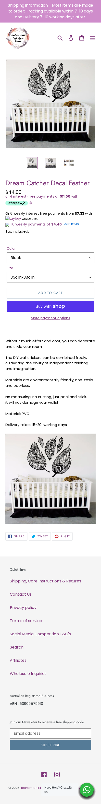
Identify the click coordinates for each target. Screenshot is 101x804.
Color (11, 248)
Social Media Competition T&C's (40, 634)
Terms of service (26, 621)
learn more (71, 224)
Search (17, 647)
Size (10, 268)
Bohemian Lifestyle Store (40, 787)
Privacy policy (23, 607)
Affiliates (18, 660)
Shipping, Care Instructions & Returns (45, 581)
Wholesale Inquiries (28, 673)
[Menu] (92, 37)
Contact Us (21, 594)
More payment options (50, 318)
